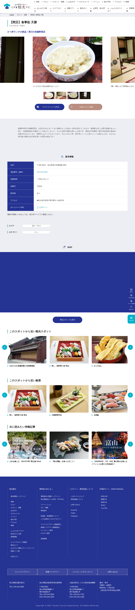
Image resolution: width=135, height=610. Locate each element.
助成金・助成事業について (50, 516)
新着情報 (130, 9)
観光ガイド (82, 9)
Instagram (74, 516)
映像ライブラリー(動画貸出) (50, 527)
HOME (11, 15)
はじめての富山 (40, 9)
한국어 (103, 505)
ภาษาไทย (104, 508)
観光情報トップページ (18, 496)
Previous (20, 62)
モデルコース (15, 513)
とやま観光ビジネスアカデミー (51, 519)
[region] (84, 3)
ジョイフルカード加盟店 (19, 542)
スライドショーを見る (51, 107)
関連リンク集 (15, 551)
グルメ (36, 232)
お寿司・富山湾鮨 (97, 9)
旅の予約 (14, 519)
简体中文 (104, 502)
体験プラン (69, 9)
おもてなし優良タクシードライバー (22, 548)
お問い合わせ (75, 504)
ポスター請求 (45, 533)
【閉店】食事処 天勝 (36, 15)
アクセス (14, 522)
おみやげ (14, 510)
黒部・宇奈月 (36, 226)
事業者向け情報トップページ (50, 496)
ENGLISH (104, 496)
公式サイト (43, 207)
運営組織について (77, 499)
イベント (14, 516)
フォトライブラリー (22, 572)
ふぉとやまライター (114, 9)
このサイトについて (77, 496)
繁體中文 (104, 499)
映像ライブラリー (52, 572)
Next (114, 62)
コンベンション (46, 504)
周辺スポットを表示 (67, 320)
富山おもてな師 (16, 534)
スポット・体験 (22, 15)
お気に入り (14, 556)
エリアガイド (55, 9)
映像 (12, 525)
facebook (74, 510)
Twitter (73, 513)
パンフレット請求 (47, 530)
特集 (12, 502)
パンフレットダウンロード (82, 572)
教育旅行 (44, 510)
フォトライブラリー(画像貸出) (51, 524)
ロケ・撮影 (44, 507)
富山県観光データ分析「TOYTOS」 (53, 499)
